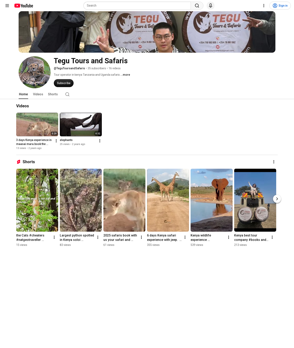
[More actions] (56, 141)
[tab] (23, 94)
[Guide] (7, 5)
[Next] (277, 199)
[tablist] (147, 94)
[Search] (197, 6)
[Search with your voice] (211, 6)
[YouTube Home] (23, 5)
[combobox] (138, 5)
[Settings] (263, 5)
